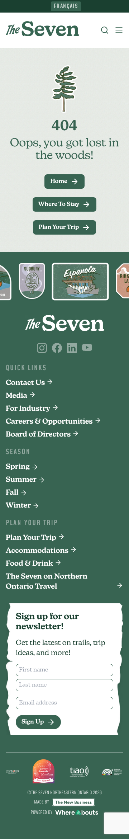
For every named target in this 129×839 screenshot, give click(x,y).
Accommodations (37, 551)
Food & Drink (29, 563)
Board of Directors (38, 434)
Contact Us (25, 383)
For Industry (28, 409)
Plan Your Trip (31, 538)
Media (16, 396)
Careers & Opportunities (49, 421)
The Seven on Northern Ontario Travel (46, 581)
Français (66, 6)
